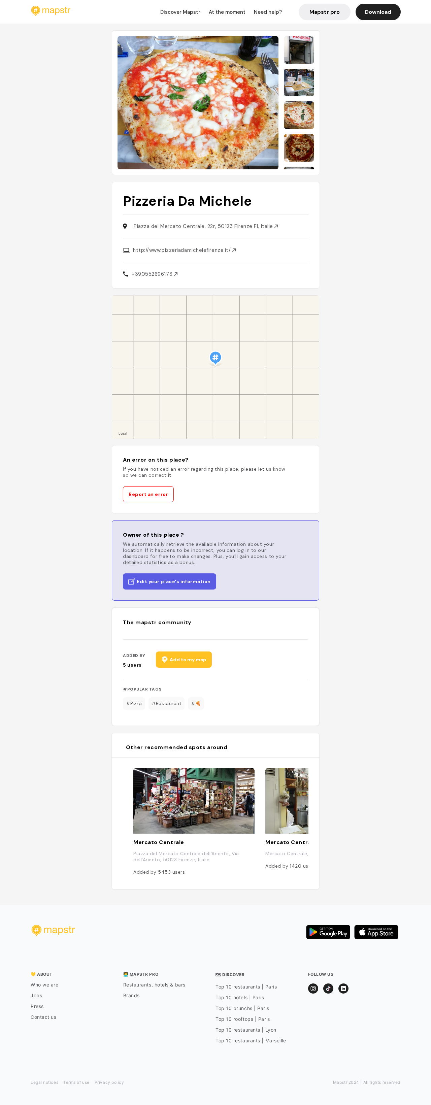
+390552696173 (153, 274)
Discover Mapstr (180, 12)
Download (378, 11)
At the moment (227, 12)
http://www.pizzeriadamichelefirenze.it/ (182, 250)
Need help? (268, 12)
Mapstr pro (324, 11)
